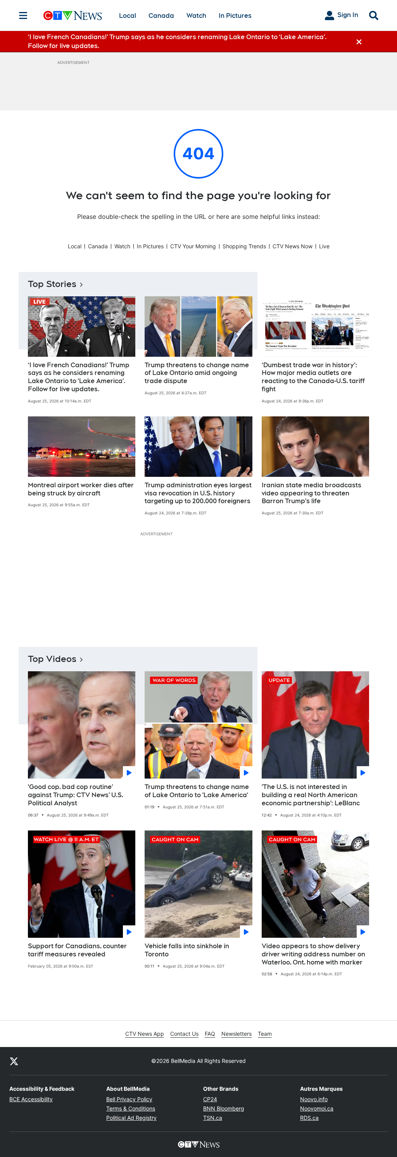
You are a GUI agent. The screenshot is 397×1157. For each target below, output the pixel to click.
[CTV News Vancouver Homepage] (72, 15)
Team (265, 1033)
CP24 (210, 1099)
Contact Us (184, 1033)
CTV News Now (292, 246)
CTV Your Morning (193, 246)
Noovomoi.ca (316, 1108)
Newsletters (236, 1033)
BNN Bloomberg (223, 1108)
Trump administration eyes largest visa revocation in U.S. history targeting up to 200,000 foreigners (198, 493)
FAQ (210, 1033)
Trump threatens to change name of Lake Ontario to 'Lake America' (197, 791)
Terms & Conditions (130, 1108)
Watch (196, 15)
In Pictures (235, 15)
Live (324, 246)
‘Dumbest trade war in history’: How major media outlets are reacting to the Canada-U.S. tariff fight (313, 377)
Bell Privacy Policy (129, 1099)
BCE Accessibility (31, 1099)
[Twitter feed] (14, 1061)
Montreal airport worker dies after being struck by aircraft (81, 489)
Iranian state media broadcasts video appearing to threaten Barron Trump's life (311, 493)
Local (127, 15)
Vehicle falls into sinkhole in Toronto (187, 950)
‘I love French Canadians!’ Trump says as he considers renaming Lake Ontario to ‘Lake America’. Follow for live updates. (78, 377)
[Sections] (23, 15)
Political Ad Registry (131, 1117)
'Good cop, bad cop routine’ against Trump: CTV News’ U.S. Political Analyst (75, 795)
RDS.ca (309, 1117)
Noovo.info (314, 1099)
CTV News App (144, 1033)
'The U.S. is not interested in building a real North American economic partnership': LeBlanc (311, 795)
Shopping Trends (244, 246)
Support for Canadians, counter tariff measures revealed (77, 950)
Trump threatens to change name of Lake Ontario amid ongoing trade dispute (197, 373)
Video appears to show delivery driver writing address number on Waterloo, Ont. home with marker (313, 954)
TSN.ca (212, 1117)
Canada (161, 15)
